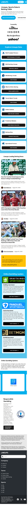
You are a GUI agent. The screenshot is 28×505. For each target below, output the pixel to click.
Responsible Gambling (8, 427)
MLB (3, 488)
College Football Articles (13, 161)
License (4, 478)
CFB (3, 490)
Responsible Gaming (7, 477)
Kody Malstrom (7, 187)
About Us (4, 463)
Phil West (6, 218)
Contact (4, 465)
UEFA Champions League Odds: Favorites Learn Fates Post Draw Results (13, 209)
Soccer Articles (11, 192)
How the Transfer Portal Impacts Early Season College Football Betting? (12, 177)
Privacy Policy (5, 475)
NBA (3, 487)
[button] (25, 2)
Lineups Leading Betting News (9, 264)
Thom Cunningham (8, 251)
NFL (3, 485)
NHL (3, 492)
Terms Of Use (5, 473)
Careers (4, 467)
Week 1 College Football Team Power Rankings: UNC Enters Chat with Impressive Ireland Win (12, 240)
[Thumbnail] (13, 167)
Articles (4, 161)
